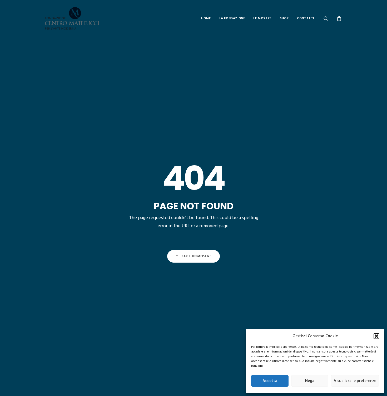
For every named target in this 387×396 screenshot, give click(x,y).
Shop (284, 18)
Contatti (305, 18)
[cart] (338, 18)
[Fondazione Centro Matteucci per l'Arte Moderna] (72, 18)
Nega (309, 381)
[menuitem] (205, 18)
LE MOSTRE (262, 18)
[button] (376, 336)
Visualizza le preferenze (355, 381)
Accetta (269, 381)
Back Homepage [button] (196, 256)
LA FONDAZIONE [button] (232, 18)
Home (206, 18)
